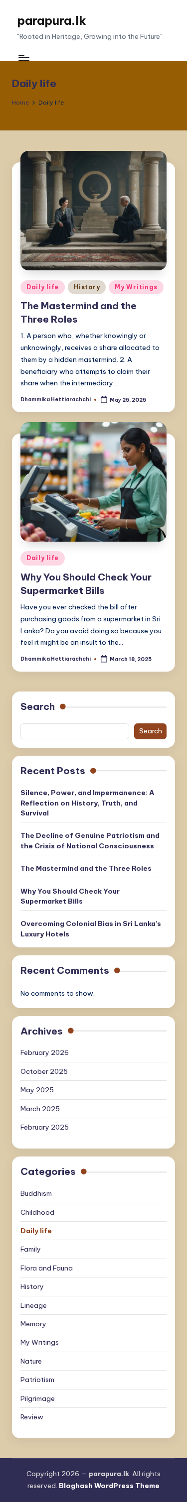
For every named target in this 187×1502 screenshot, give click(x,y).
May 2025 (37, 1089)
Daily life (42, 287)
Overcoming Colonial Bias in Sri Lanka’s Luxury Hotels (90, 928)
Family (30, 1249)
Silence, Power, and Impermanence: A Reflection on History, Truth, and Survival (87, 802)
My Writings (136, 287)
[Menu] (23, 58)
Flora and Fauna (46, 1268)
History (87, 287)
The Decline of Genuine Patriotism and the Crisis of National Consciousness (90, 840)
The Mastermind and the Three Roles (86, 868)
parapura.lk (51, 20)
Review (31, 1416)
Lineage (33, 1305)
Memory (33, 1323)
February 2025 (44, 1127)
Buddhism (36, 1193)
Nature (31, 1361)
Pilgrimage (37, 1398)
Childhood (37, 1212)
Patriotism (37, 1379)
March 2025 (40, 1108)
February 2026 (44, 1052)
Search (37, 706)
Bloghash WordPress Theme (109, 1485)
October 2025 (44, 1071)
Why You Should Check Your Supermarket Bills (70, 896)
